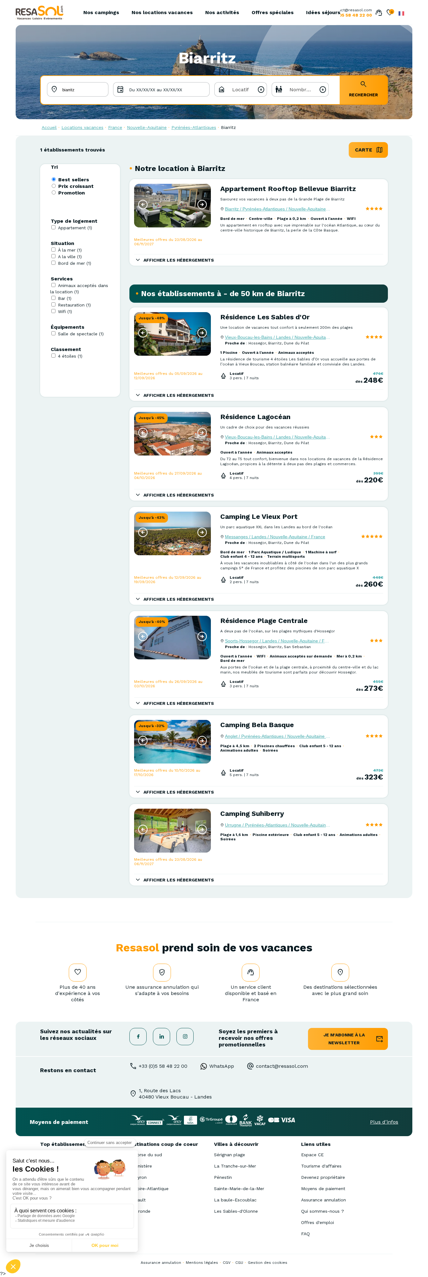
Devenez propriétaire (323, 1177)
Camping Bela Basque (257, 725)
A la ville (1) (70, 256)
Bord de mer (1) (74, 263)
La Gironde (138, 1211)
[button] (143, 204)
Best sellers (73, 180)
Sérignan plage (229, 1154)
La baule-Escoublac (235, 1199)
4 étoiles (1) (70, 356)
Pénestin (223, 1177)
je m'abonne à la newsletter (344, 1038)
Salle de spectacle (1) (81, 333)
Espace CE (312, 1154)
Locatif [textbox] (240, 90)
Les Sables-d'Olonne (236, 1211)
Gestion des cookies (267, 1262)
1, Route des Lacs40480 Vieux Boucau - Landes (175, 1094)
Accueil (49, 127)
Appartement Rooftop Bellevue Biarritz (288, 189)
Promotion (71, 193)
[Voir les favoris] (390, 13)
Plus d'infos (384, 1122)
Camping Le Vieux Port (259, 516)
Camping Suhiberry (252, 813)
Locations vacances (82, 127)
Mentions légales (202, 1262)
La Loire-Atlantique (148, 1188)
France (115, 127)
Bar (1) (64, 298)
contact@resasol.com (351, 10)
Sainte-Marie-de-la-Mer (239, 1188)
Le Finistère (139, 1165)
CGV (227, 1262)
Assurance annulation (323, 1199)
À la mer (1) (70, 250)
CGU (239, 1262)
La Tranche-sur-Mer (235, 1165)
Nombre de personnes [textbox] (309, 90)
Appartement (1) (75, 227)
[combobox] (240, 89)
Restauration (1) (74, 304)
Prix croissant (76, 186)
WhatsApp (221, 1066)
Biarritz (228, 127)
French (401, 13)
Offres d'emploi (317, 1222)
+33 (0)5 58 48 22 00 (163, 1066)
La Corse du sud (144, 1154)
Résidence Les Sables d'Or (265, 317)
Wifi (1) (65, 311)
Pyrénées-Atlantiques (193, 127)
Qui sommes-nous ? (322, 1211)
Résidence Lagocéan (255, 417)
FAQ (305, 1233)
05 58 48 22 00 (355, 15)
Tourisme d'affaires (321, 1165)
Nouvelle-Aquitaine (147, 127)
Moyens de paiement (323, 1188)
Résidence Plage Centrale (264, 621)
